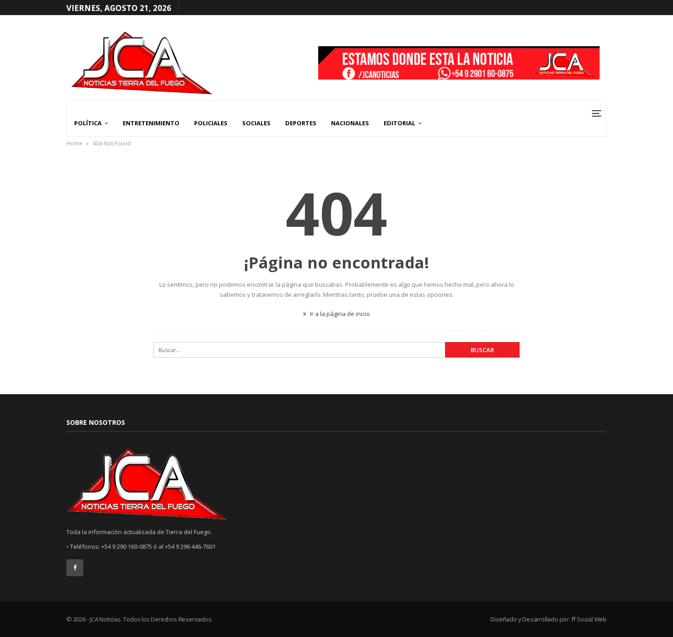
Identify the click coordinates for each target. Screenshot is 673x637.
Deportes (300, 123)
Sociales (256, 123)
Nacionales (350, 123)
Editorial (399, 123)
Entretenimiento (151, 123)
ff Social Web (589, 619)
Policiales (211, 123)
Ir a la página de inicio (339, 314)
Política (88, 123)
